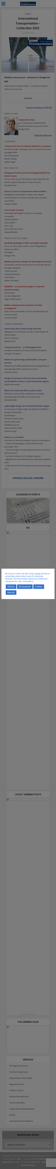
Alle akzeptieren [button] (25, 586)
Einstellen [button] (38, 586)
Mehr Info (11, 592)
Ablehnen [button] (11, 586)
